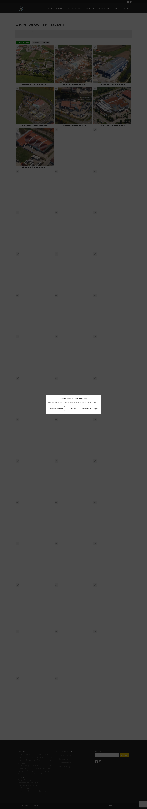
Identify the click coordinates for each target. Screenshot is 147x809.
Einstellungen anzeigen (90, 409)
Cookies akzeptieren (56, 409)
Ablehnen (72, 409)
